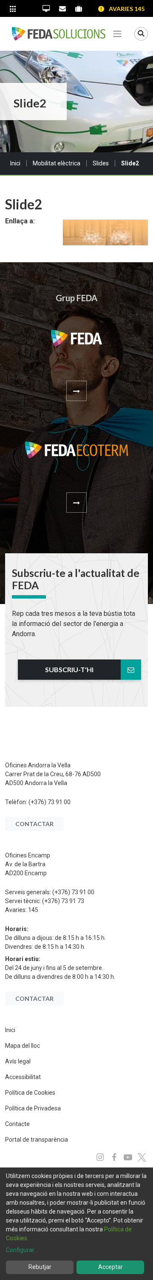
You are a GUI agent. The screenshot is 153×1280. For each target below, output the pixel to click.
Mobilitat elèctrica (56, 163)
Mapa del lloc (22, 1045)
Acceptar (110, 1267)
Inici (15, 163)
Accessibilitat (23, 1077)
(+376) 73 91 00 (49, 802)
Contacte (17, 1124)
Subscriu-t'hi (69, 669)
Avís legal (18, 1061)
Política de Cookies (30, 1092)
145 (33, 909)
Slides (101, 163)
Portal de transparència (36, 1139)
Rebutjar (39, 1267)
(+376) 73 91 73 (63, 901)
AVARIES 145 (126, 8)
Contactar (34, 823)
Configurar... (22, 1250)
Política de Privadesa (33, 1108)
